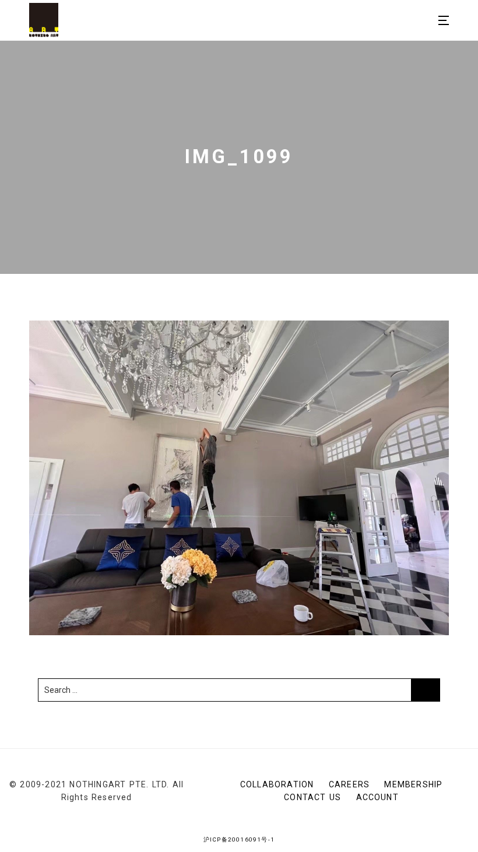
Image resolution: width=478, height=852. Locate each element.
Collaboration (277, 784)
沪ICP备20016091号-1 (239, 839)
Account (377, 797)
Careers (349, 784)
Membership (413, 784)
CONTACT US (312, 797)
